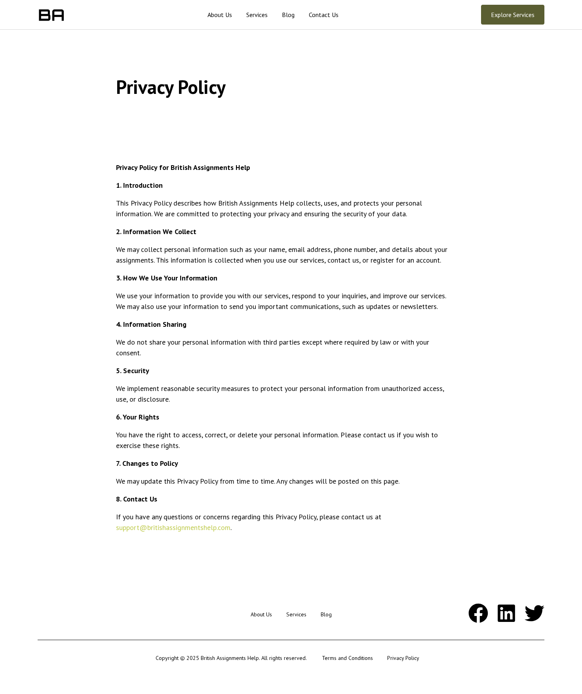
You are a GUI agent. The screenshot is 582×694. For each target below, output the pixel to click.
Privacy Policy (403, 658)
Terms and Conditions (347, 658)
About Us (219, 15)
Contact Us (324, 15)
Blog (288, 15)
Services (257, 15)
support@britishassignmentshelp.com (173, 527)
